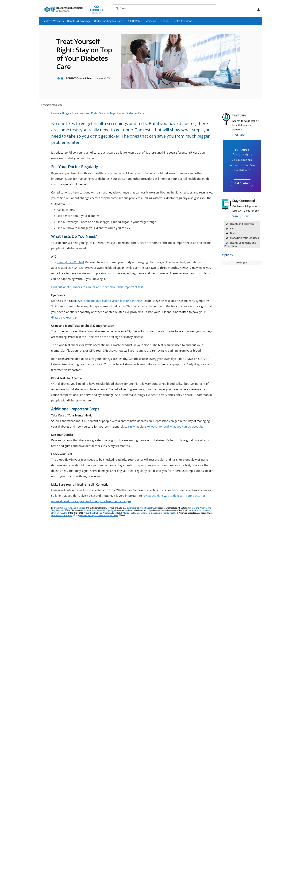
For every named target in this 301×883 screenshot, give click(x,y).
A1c (232, 228)
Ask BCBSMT (135, 21)
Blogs (65, 113)
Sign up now (240, 216)
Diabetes (235, 233)
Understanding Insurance (109, 21)
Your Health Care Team (61, 515)
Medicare (150, 21)
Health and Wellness (242, 223)
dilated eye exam (62, 317)
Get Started (242, 183)
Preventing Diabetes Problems (97, 513)
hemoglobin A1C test (70, 262)
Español (164, 21)
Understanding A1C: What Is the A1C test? (99, 515)
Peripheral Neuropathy (102, 510)
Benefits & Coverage (79, 21)
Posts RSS (242, 263)
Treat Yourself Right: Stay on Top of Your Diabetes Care (108, 113)
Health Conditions (183, 21)
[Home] (74, 9)
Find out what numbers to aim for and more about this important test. (97, 287)
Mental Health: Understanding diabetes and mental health (149, 513)
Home (55, 113)
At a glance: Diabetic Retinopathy (139, 507)
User (258, 9)
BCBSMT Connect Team (79, 78)
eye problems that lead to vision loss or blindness (109, 301)
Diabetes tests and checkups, (72, 507)
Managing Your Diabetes (244, 237)
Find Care (238, 135)
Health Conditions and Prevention (240, 244)
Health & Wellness (53, 21)
